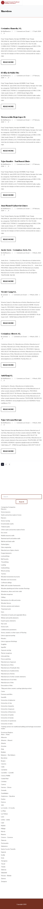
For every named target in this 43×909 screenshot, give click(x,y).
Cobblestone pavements (8, 629)
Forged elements (6, 553)
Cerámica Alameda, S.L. (11, 28)
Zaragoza (4, 881)
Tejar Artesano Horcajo (11, 420)
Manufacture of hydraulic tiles (10, 668)
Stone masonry (5, 512)
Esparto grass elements (8, 621)
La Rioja (3, 811)
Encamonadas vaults (7, 524)
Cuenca (3, 784)
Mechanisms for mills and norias (11, 600)
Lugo (2, 822)
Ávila (2, 749)
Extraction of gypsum (7, 709)
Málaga (3, 828)
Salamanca (4, 846)
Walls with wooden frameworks (10, 585)
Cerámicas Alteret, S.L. (11, 333)
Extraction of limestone (8, 712)
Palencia (3, 840)
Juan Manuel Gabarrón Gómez (14, 205)
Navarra (3, 834)
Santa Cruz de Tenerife (8, 849)
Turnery (3, 574)
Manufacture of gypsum (8, 662)
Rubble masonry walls (7, 535)
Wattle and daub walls (8, 541)
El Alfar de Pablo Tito (10, 72)
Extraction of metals (7, 718)
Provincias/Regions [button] (7, 732)
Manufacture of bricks (8, 674)
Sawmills (3, 697)
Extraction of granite (7, 706)
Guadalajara (4, 793)
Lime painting (5, 656)
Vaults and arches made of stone (11, 515)
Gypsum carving (6, 650)
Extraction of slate (6, 723)
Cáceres (3, 764)
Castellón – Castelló (7, 772)
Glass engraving (6, 547)
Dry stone (4, 532)
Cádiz (2, 767)
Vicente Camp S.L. (8, 292)
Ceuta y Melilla (5, 775)
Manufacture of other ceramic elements (13, 676)
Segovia (3, 852)
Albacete (4, 737)
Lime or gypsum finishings (9, 641)
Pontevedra (4, 843)
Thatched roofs (6, 609)
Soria (2, 858)
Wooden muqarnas (7, 594)
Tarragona (4, 861)
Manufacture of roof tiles (9, 679)
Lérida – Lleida (5, 819)
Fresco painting (6, 659)
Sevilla (3, 855)
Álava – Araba (5, 734)
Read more (8, 62)
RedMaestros (7, 31)
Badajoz (3, 752)
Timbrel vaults (5, 526)
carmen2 (5, 295)
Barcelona (4, 758)
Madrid (3, 825)
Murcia (3, 831)
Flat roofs (4, 624)
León (2, 817)
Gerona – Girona (6, 787)
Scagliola (3, 644)
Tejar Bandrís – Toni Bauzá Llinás (15, 161)
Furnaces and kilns (6, 694)
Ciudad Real (4, 778)
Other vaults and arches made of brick (13, 529)
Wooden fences (6, 603)
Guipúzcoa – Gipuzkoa (8, 796)
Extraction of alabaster (8, 700)
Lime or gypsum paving (8, 635)
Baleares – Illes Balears (8, 755)
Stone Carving (5, 521)
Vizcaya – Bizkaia (6, 875)
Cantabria (4, 770)
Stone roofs (4, 626)
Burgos (3, 761)
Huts (2, 612)
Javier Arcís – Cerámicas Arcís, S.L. (16, 250)
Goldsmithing (5, 568)
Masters (3, 518)
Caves (3, 691)
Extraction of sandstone (8, 721)
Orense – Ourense (7, 837)
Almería (3, 743)
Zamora (3, 878)
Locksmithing (5, 556)
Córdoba (3, 781)
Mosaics (3, 638)
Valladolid (4, 872)
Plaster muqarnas (6, 653)
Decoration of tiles (7, 685)
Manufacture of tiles (7, 682)
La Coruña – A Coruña (8, 808)
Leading (3, 565)
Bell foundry (4, 559)
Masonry (3, 509)
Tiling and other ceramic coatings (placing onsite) (16, 688)
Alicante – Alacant (6, 740)
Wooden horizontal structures (10, 576)
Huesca (3, 802)
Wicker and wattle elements (10, 618)
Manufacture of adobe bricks (10, 671)
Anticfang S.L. (7, 375)
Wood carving (5, 571)
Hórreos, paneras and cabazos (10, 606)
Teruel (3, 864)
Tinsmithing (4, 562)
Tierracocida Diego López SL (13, 117)
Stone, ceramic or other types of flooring (13, 632)
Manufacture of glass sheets (10, 550)
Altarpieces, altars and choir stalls (11, 591)
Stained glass (5, 544)
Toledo (3, 867)
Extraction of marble (7, 715)
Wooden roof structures (8, 579)
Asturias (3, 746)
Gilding (3, 597)
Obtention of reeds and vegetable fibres (13, 615)
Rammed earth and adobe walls (10, 538)
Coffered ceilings (6, 582)
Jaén (2, 805)
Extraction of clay (6, 703)
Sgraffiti (3, 647)
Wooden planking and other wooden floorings (15, 588)
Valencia (3, 869)
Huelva (3, 799)
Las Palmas (4, 814)
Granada (3, 790)
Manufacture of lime (7, 665)
